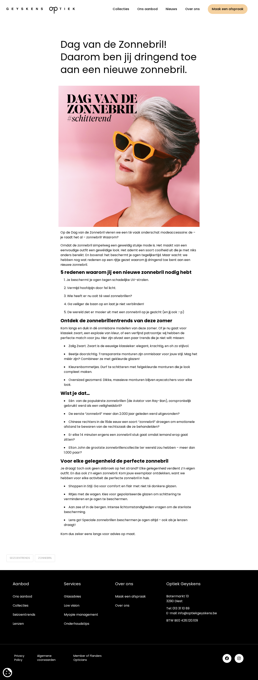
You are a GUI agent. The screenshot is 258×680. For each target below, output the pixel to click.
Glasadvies (72, 596)
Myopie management (81, 614)
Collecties (20, 605)
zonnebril (45, 558)
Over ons (122, 605)
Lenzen (18, 623)
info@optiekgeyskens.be (197, 613)
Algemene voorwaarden (46, 658)
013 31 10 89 (181, 608)
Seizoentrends (24, 614)
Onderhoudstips (76, 623)
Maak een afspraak (130, 596)
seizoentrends (20, 558)
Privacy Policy (19, 658)
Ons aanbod (22, 596)
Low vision (71, 605)
